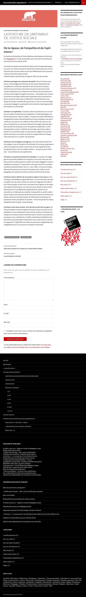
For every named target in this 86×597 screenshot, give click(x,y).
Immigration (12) (66, 115)
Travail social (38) (66, 152)
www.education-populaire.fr (15, 2)
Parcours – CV (10, 430)
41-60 (9, 399)
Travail (30, 586)
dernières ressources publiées (72, 59)
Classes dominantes (52, 578)
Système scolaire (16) (67, 148)
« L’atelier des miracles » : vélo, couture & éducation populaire (23, 491)
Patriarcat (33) (65, 128)
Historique (21, 582)
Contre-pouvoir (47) (67, 94)
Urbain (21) (64, 154)
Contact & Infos (8, 415)
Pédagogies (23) (66, 130)
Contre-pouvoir (13, 580)
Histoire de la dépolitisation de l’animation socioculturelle (22, 521)
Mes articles (64, 184)
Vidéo (62, 200)
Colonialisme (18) (66, 90)
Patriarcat (6, 584)
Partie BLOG (7, 364)
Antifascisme (23, 578)
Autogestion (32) (66, 84)
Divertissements (40, 580)
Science (5, 586)
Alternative (14, 578)
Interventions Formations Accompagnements (19, 418)
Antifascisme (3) (66, 82)
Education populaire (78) (69, 105)
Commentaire (9, 277)
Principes (58, 2)
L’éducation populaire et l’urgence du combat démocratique (23, 247)
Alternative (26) (66, 81)
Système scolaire (21, 586)
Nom (6, 304)
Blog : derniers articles (72, 2)
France (14, 582)
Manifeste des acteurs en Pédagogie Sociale (17, 506)
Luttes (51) (64, 122)
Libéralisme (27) (66, 120)
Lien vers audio (65, 173)
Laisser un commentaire (38, 42)
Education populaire (12, 237)
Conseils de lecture (67, 169)
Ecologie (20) (65, 101)
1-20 (8, 391)
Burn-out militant (9, 495)
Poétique (22, 584)
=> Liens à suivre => (9, 368)
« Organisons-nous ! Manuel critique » (18, 426)
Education (56, 580)
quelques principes (72, 25)
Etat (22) (63, 107)
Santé (76, 584)
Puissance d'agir (31, 584)
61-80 (9, 403)
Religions (62, 584)
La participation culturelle (12, 255)
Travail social (26, 237)
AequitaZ (10, 59)
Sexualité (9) (64, 147)
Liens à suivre (9, 384)
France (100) (65, 111)
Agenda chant (10, 380)
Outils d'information (67, 188)
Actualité (6, 578)
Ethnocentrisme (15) (67, 109)
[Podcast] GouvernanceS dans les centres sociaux (19, 499)
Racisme (55, 584)
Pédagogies (14, 584)
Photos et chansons (12, 387)
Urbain (45, 586)
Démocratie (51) (66, 98)
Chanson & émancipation (11, 372)
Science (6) (64, 145)
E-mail (6, 313)
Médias (68, 582)
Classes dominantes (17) (68, 88)
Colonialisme (64, 578)
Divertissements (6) (67, 99)
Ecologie (49, 580)
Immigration (30, 582)
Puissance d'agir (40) (67, 133)
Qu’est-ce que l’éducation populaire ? (39, 2)
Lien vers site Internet (11, 30)
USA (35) (63, 156)
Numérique (76, 582)
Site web (7, 322)
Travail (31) (64, 150)
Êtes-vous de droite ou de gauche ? (14, 487)
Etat (76, 580)
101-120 (9, 411)
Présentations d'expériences (70, 192)
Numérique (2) (65, 126)
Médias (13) (64, 124)
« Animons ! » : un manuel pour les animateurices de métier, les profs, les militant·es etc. (31, 514)
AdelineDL (23, 42)
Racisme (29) (65, 137)
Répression (70, 584)
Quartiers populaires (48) (69, 135)
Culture (22, 580)
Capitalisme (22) (66, 86)
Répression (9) (65, 141)
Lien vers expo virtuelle (68, 177)
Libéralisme (56, 582)
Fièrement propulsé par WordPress (12, 594)
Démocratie (30, 580)
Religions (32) (65, 139)
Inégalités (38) (65, 116)
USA (50, 586)
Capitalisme (41, 578)
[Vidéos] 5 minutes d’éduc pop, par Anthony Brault (19, 518)
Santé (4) (63, 143)
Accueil (5, 360)
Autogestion (32, 578)
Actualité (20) (65, 79)
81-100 (9, 407)
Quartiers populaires (45, 584)
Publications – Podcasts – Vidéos (16, 422)
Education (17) (65, 103)
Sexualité (12, 586)
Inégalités (39, 582)
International (47, 582)
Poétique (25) (65, 131)
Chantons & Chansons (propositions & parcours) (21, 376)
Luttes (63, 582)
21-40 (9, 395)
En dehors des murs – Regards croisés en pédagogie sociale (22, 503)
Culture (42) (64, 96)
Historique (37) (65, 113)
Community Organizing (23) (70, 92)
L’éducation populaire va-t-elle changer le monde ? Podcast (22, 510)
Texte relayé (24, 30)
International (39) (66, 118)
